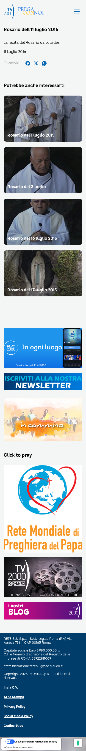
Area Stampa (14, 697)
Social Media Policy (18, 716)
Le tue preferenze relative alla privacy (36, 741)
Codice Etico (13, 726)
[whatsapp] (44, 63)
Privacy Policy (14, 707)
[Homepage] (9, 11)
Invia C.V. (11, 688)
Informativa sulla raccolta (18, 747)
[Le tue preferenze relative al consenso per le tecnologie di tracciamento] (78, 743)
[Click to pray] (43, 509)
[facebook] (28, 63)
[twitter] (36, 63)
